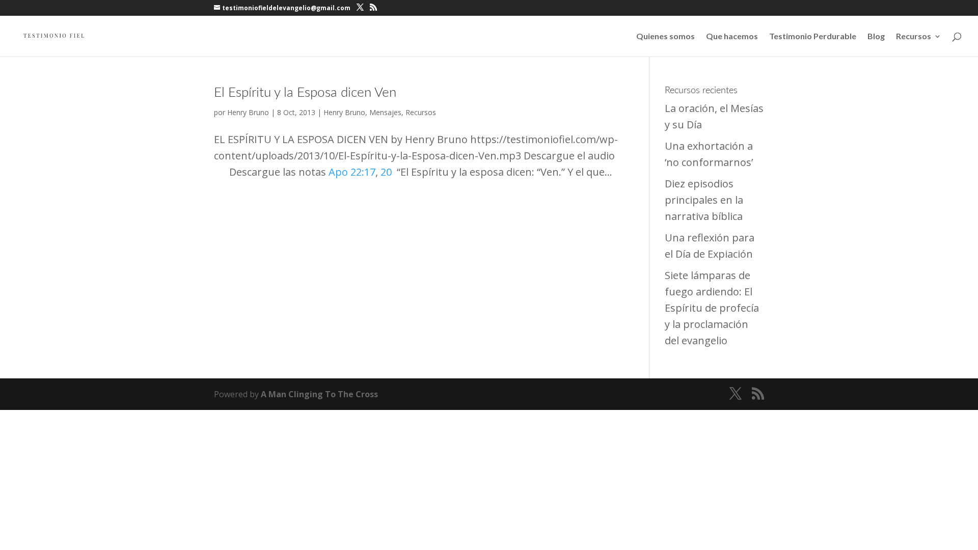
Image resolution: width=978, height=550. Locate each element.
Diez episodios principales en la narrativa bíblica (704, 200)
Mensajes (385, 112)
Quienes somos (665, 37)
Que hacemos (732, 37)
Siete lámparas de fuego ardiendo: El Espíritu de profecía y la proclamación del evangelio (712, 307)
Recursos (913, 37)
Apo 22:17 (352, 172)
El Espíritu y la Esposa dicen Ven (305, 92)
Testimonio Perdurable (812, 37)
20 (386, 172)
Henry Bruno (248, 112)
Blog (876, 37)
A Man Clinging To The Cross (319, 394)
